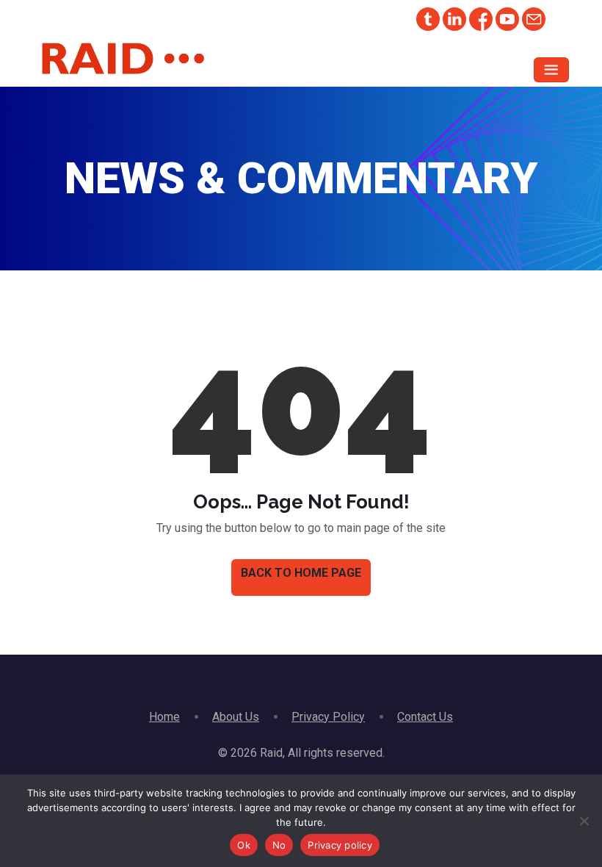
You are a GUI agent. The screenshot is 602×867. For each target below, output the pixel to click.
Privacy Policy (328, 717)
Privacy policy (340, 845)
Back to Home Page (301, 573)
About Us (235, 717)
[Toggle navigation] (551, 69)
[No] (583, 820)
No (279, 845)
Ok (243, 845)
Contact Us (425, 717)
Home (164, 717)
